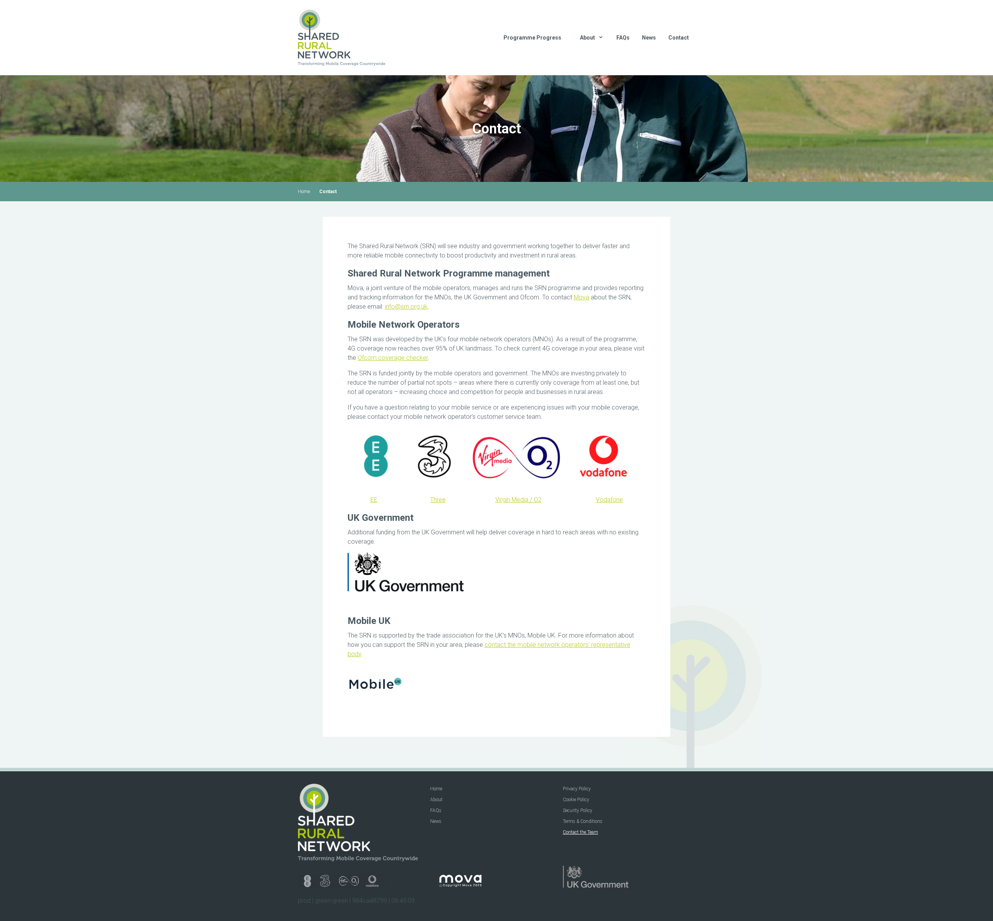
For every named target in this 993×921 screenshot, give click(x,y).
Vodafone (609, 499)
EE (373, 499)
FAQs (623, 38)
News (649, 38)
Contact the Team (580, 832)
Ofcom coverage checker (393, 357)
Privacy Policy (577, 788)
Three (438, 499)
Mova (581, 297)
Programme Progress (532, 38)
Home (304, 191)
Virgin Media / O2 (518, 499)
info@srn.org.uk (406, 306)
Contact (678, 38)
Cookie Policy (576, 799)
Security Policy (577, 810)
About (436, 799)
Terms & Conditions (582, 821)
